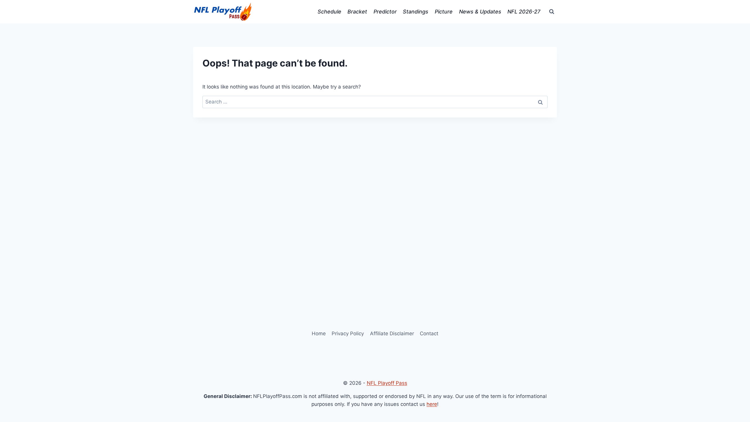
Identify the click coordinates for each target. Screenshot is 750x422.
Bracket (357, 11)
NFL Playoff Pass (387, 383)
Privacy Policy (348, 333)
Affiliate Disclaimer (392, 333)
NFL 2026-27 (523, 11)
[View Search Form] (551, 11)
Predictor (385, 11)
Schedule (329, 11)
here (432, 404)
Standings (415, 11)
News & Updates (480, 11)
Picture (444, 11)
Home (319, 333)
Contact (429, 333)
